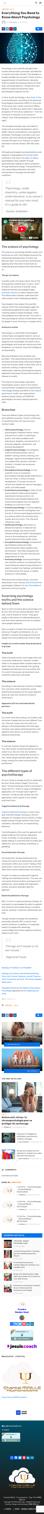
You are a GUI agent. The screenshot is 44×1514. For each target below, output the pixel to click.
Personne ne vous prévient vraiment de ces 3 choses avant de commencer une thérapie (27, 1288)
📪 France (5, 1430)
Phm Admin (13, 22)
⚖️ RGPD (16, 1509)
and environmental (34, 582)
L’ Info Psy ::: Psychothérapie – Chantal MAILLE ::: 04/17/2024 (29, 1204)
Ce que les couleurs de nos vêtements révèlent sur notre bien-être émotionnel (29, 1153)
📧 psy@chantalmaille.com (11, 1426)
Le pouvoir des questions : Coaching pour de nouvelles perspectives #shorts (26, 1253)
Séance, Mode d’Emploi (31, 1509)
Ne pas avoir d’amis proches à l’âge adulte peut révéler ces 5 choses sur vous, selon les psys (27, 1276)
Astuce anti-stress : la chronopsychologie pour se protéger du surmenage (17, 1120)
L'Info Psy (5, 9)
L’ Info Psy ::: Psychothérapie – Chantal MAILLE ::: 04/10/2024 (29, 1218)
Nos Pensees (24, 1142)
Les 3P (12, 9)
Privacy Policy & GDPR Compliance (14, 1397)
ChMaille (7, 1127)
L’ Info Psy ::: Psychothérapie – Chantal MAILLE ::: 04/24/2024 (29, 1189)
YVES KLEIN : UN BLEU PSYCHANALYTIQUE (21, 1242)
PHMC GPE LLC (33, 1504)
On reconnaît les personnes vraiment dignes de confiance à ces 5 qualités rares (26, 1265)
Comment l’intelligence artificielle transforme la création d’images (27, 1136)
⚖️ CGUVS (7, 1509)
